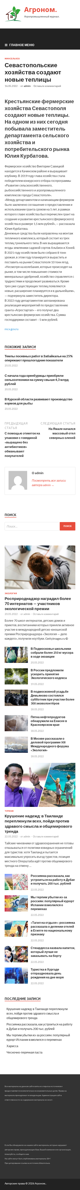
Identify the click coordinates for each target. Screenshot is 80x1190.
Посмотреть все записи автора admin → (49, 483)
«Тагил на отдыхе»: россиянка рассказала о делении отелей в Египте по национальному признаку (53, 928)
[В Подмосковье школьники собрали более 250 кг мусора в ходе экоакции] (16, 661)
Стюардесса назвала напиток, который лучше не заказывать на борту (53, 951)
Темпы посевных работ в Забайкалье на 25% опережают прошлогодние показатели (39, 358)
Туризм (9, 811)
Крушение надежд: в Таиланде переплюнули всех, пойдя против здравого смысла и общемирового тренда (37, 1013)
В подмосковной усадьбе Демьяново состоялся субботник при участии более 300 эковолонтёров (52, 697)
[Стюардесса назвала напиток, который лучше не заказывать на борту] (16, 961)
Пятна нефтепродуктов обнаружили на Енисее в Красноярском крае (49, 721)
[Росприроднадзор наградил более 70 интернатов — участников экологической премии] (40, 590)
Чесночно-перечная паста (24, 1052)
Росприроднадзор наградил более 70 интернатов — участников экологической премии (38, 603)
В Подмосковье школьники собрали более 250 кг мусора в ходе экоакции (52, 652)
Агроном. (40, 9)
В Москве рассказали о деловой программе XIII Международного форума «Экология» (50, 744)
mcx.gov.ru (11, 329)
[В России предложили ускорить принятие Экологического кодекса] (16, 683)
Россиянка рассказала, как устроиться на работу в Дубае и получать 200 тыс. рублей (53, 879)
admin (27, 85)
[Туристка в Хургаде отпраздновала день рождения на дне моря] (16, 982)
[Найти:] (40, 526)
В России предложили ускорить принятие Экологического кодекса (49, 674)
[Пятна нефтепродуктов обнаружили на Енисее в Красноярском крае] (16, 730)
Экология (11, 593)
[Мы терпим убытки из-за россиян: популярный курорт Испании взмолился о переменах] (16, 910)
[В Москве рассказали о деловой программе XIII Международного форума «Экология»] (16, 751)
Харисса (12, 1046)
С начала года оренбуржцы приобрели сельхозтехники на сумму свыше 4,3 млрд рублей (37, 380)
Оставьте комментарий (47, 85)
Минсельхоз (12, 58)
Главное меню (21, 45)
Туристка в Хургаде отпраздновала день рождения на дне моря (47, 973)
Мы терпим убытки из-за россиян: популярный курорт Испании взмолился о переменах (52, 902)
